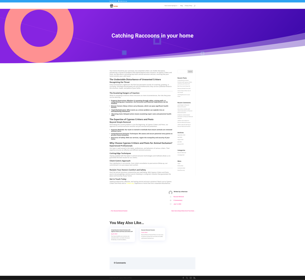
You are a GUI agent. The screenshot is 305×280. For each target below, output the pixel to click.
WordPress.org (181, 170)
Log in (179, 163)
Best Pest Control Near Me (184, 86)
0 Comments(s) (178, 200)
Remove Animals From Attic (184, 88)
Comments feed (181, 168)
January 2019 (181, 144)
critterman (184, 191)
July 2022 (180, 142)
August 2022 (180, 139)
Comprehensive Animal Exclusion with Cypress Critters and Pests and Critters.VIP (185, 82)
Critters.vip (130, 183)
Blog (181, 5)
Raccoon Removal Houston (184, 122)
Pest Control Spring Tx (171, 5)
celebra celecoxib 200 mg (183, 124)
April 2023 (180, 137)
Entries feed (180, 165)
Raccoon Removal (182, 152)
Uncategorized (181, 155)
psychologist (180, 105)
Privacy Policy (188, 5)
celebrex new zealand (183, 120)
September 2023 (181, 135)
